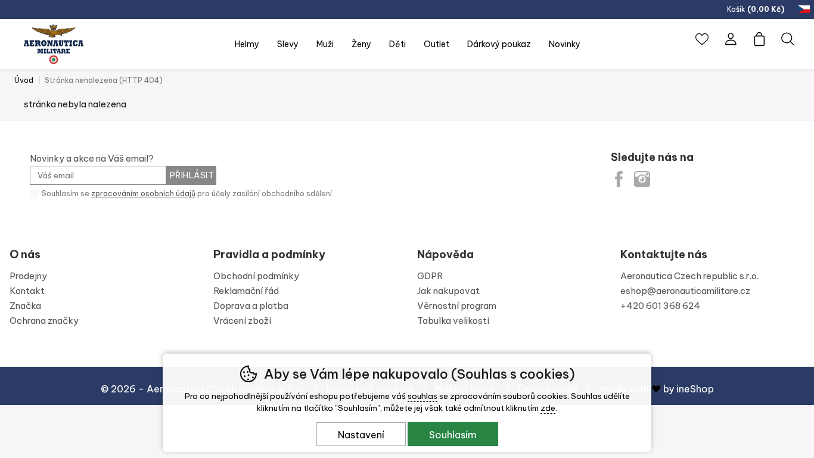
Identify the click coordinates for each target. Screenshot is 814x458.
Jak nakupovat (448, 290)
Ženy (361, 44)
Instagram (642, 179)
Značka (25, 305)
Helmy (247, 44)
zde (547, 408)
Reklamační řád (246, 290)
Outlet (436, 44)
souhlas (422, 396)
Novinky (564, 44)
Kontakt (27, 290)
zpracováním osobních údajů (143, 193)
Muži (325, 44)
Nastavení (361, 435)
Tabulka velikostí (453, 320)
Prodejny (28, 275)
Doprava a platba (250, 305)
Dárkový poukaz (499, 44)
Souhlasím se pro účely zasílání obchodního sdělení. (187, 193)
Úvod (23, 80)
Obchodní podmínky (256, 275)
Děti (397, 44)
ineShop (695, 389)
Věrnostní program (456, 305)
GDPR (430, 275)
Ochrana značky (44, 320)
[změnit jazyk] (805, 9)
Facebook (619, 179)
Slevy (288, 44)
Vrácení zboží (242, 320)
